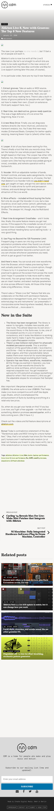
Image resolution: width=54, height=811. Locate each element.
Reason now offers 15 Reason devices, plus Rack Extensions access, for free (25, 581)
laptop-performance (41, 455)
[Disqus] (27, 697)
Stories (4, 24)
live (3, 458)
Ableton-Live (18, 455)
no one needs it (31, 52)
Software (14, 461)
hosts (30, 455)
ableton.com (7, 424)
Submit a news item (38, 807)
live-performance (18, 458)
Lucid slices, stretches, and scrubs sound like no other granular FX (25, 630)
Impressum (12, 807)
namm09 (36, 458)
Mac (27, 458)
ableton (9, 455)
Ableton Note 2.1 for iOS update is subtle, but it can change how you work (25, 605)
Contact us (23, 807)
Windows (21, 461)
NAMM (31, 458)
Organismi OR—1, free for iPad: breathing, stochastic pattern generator (23, 655)
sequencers (5, 461)
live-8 (8, 458)
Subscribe (27, 786)
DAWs (25, 455)
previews (42, 458)
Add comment (7, 38)
